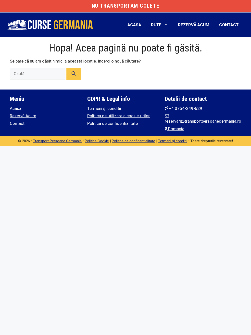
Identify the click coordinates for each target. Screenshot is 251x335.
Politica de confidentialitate (112, 123)
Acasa (134, 24)
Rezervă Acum (193, 24)
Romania (175, 128)
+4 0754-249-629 (185, 108)
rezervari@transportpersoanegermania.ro (203, 121)
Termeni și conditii (104, 108)
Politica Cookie (97, 141)
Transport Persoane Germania (57, 141)
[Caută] (73, 74)
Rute (156, 24)
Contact (229, 24)
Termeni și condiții (172, 141)
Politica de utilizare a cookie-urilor (118, 115)
